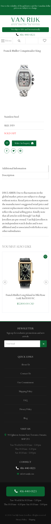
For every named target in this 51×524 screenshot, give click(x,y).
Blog (25, 418)
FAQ (25, 400)
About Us (25, 365)
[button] (6, 41)
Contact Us (25, 374)
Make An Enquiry (22, 143)
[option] (25, 282)
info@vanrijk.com (27, 474)
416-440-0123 (27, 34)
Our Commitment (25, 382)
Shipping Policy (25, 391)
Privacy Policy (26, 409)
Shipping (32, 520)
